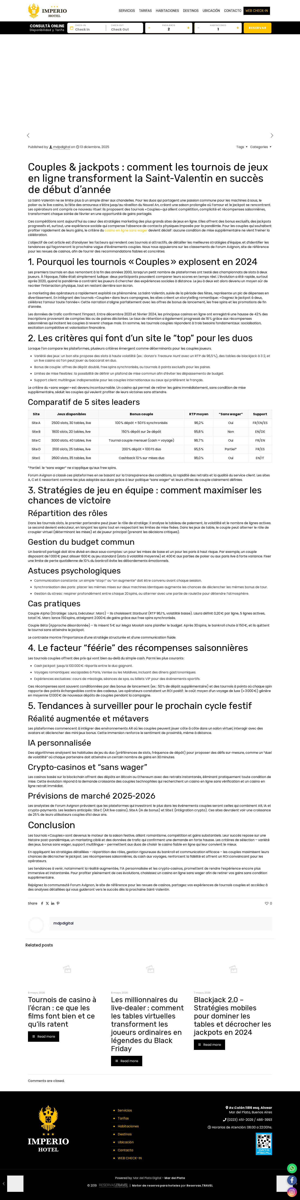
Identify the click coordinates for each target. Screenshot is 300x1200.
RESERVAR (257, 28)
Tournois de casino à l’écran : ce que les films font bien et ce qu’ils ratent (62, 1011)
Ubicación (126, 1142)
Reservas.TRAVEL (200, 1185)
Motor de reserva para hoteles (156, 1185)
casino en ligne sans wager (126, 230)
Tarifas (123, 1118)
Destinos (125, 1134)
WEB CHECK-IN (130, 1158)
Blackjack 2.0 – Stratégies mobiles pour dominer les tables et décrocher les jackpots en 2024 (232, 1016)
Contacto (125, 1150)
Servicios (125, 1110)
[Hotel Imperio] (47, 9)
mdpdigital (61, 147)
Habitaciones (128, 1126)
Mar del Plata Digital (147, 1178)
